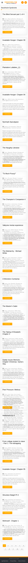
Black (19, 72)
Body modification (12, 19)
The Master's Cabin (10, 306)
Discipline (6, 206)
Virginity (6, 290)
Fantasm (6, 126)
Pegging (12, 77)
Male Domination (19, 20)
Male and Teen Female (13, 424)
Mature (16, 372)
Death (16, 369)
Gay (16, 371)
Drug (13, 371)
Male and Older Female (18, 529)
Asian (12, 394)
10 (17, 549)
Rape (17, 159)
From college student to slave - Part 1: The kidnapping (14, 442)
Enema (18, 74)
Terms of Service (21, 561)
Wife (6, 261)
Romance (6, 160)
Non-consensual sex (17, 157)
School (11, 413)
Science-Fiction (7, 204)
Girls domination (12, 126)
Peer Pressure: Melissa (11, 390)
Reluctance (21, 159)
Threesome (6, 183)
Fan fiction (7, 234)
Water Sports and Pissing (17, 418)
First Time (6, 181)
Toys (15, 23)
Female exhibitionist (14, 234)
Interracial (20, 76)
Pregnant (19, 502)
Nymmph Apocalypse (11, 122)
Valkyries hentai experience (13, 225)
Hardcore (11, 156)
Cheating (20, 257)
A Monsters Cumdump (11, 279)
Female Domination (13, 76)
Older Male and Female (9, 317)
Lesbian (6, 406)
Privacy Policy (13, 561)
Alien (9, 420)
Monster (6, 236)
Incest (10, 181)
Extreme (6, 76)
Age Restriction (5, 561)
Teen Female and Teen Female (16, 416)
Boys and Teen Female (19, 238)
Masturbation (18, 235)
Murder (20, 372)
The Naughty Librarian (11, 148)
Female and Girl (18, 179)
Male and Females (13, 406)
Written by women (13, 239)
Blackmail (10, 152)
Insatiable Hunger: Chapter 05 (14, 469)
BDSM (9, 44)
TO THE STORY (7, 32)
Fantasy (5, 229)
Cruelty (17, 73)
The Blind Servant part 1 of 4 (13, 14)
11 (22, 549)
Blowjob (15, 152)
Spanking (21, 21)
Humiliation (12, 20)
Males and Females (14, 409)
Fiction (5, 19)
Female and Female (11, 403)
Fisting (5, 405)
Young (11, 183)
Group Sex (6, 156)
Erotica (13, 99)
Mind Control (7, 77)
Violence (11, 210)
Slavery (16, 21)
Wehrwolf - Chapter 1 (11, 521)
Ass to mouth (17, 394)
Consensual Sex (13, 153)
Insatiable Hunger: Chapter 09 (14, 40)
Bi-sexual (10, 178)
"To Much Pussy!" (9, 174)
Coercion (13, 205)
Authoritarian (11, 72)
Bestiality (13, 283)
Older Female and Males (9, 159)
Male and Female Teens (9, 21)
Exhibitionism (15, 155)
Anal (9, 229)
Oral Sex (6, 182)
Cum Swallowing (15, 231)
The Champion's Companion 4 (14, 199)
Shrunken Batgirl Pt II (11, 495)
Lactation (19, 46)
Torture (11, 78)
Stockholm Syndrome (8, 23)
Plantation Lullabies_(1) (11, 67)
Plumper (14, 47)
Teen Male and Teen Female (10, 417)
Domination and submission (10, 74)
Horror (5, 372)
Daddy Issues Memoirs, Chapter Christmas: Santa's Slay (13, 362)
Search (22, 2)
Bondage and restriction (16, 312)
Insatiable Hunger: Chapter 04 (14, 95)
